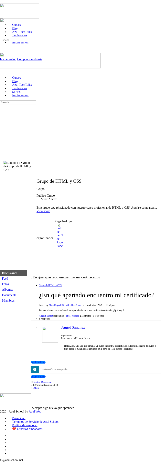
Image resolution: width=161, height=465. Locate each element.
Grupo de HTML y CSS (50, 285)
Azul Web (35, 411)
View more (43, 211)
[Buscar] (2, 36)
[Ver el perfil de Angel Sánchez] (50, 341)
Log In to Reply (38, 362)
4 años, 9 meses (71, 315)
